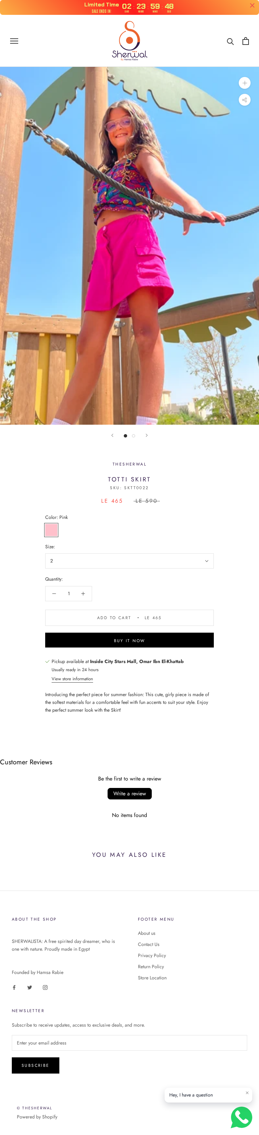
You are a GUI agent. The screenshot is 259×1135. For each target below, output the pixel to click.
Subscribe (36, 1065)
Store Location (152, 977)
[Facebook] (14, 987)
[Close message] (247, 1093)
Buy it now (129, 641)
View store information (72, 679)
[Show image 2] (133, 436)
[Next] (147, 435)
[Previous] (112, 435)
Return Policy (151, 966)
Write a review (129, 793)
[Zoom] (245, 83)
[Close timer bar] (252, 5)
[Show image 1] (125, 436)
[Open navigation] (14, 41)
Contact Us (149, 944)
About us (146, 933)
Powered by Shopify (37, 1116)
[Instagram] (45, 987)
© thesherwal (34, 1108)
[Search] (230, 41)
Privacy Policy (152, 955)
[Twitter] (29, 987)
